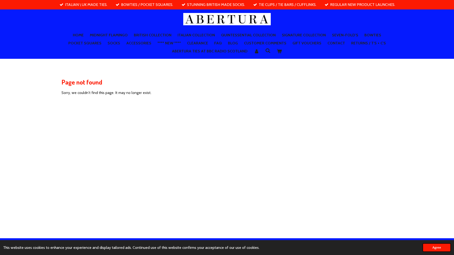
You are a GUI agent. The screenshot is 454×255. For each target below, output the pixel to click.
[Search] (268, 50)
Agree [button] (436, 247)
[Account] (256, 51)
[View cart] (279, 51)
